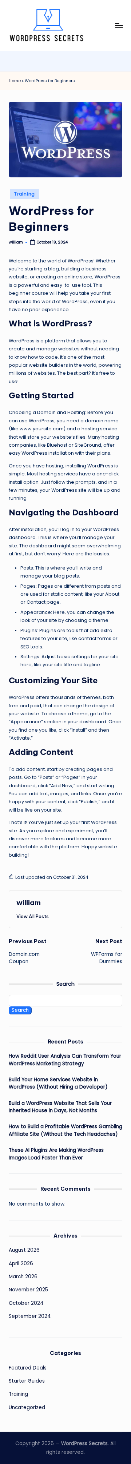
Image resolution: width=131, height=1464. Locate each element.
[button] (32, 916)
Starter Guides (27, 1380)
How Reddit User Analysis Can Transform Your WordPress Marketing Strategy (65, 1060)
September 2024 (30, 1316)
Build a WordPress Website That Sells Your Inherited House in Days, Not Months (60, 1107)
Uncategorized (27, 1407)
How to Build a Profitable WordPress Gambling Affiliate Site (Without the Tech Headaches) (65, 1130)
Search (65, 984)
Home (15, 81)
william (28, 902)
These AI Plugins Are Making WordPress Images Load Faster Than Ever (56, 1154)
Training (24, 194)
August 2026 (24, 1250)
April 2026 (21, 1263)
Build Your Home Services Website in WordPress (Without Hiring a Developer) (58, 1083)
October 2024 (26, 1303)
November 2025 (28, 1289)
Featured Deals (28, 1367)
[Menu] (118, 25)
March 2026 (23, 1276)
